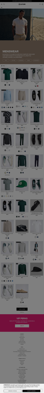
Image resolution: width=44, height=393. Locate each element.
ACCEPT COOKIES (31, 391)
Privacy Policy (16, 387)
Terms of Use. (23, 387)
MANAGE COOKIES (12, 391)
